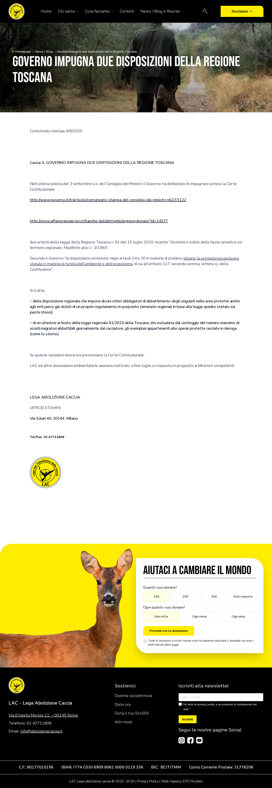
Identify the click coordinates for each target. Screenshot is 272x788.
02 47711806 (39, 723)
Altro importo (243, 596)
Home (46, 11)
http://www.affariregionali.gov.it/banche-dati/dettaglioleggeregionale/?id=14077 (99, 221)
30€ (214, 596)
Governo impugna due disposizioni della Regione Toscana (97, 51)
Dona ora (123, 704)
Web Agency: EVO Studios (182, 781)
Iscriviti (187, 719)
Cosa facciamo (97, 11)
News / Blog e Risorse (160, 11)
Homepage (23, 51)
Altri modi (123, 722)
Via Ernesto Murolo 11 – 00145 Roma (43, 715)
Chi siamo (66, 11)
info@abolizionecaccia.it (42, 731)
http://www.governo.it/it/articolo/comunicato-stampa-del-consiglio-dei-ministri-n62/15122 (108, 200)
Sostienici (240, 11)
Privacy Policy (147, 781)
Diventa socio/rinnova (133, 695)
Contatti (127, 11)
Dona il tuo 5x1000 (132, 713)
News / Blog (44, 51)
